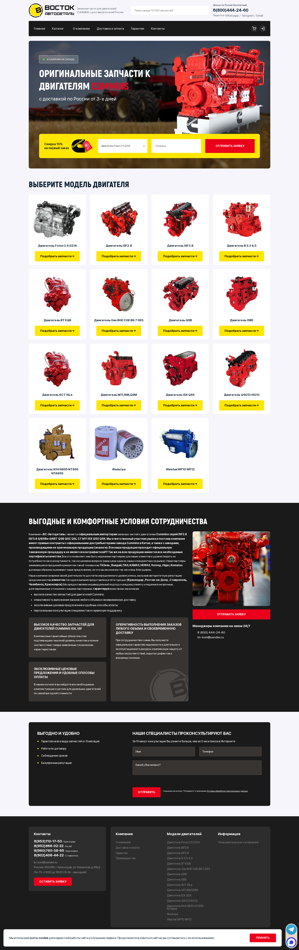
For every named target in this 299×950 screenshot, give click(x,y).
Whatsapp (232, 15)
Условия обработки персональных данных (227, 791)
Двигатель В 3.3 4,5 (241, 245)
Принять (263, 937)
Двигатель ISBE (241, 320)
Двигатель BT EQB (57, 320)
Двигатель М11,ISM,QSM (119, 394)
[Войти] (263, 28)
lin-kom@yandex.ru (45, 862)
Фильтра (118, 469)
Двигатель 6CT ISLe (57, 394)
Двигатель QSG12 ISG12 (242, 394)
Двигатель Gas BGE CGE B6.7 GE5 (118, 320)
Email (259, 15)
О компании (81, 28)
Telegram (247, 15)
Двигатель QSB (180, 320)
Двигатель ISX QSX (180, 394)
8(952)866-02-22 (53, 846)
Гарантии (137, 28)
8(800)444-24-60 (230, 10)
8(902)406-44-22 (56, 855)
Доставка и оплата (110, 28)
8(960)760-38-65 (56, 850)
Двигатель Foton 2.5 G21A (57, 245)
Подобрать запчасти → (57, 256)
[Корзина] (254, 28)
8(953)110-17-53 (54, 841)
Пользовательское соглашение (238, 842)
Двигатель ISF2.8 (119, 245)
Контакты (158, 28)
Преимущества (125, 858)
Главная (39, 28)
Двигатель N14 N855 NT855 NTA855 (57, 471)
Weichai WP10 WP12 (180, 469)
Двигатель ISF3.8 (180, 245)
